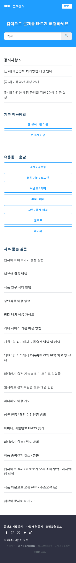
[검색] (66, 36)
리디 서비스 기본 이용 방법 (22, 328)
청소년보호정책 (45, 545)
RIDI (7, 6)
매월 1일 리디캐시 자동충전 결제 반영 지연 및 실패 (37, 357)
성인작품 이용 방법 (17, 300)
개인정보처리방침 (26, 545)
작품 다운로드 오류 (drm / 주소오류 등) (30, 487)
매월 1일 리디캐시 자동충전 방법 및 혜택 (32, 341)
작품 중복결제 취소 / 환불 (21, 455)
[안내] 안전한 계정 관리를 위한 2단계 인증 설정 (35, 94)
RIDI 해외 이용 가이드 (19, 314)
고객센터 (18, 6)
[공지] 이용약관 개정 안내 (21, 81)
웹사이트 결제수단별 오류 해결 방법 (29, 387)
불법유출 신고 (54, 526)
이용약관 (11, 545)
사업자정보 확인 (62, 545)
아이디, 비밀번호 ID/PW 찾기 (24, 428)
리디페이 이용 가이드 (19, 400)
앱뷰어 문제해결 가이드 (20, 500)
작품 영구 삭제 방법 (17, 287)
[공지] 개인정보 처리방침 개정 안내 (28, 71)
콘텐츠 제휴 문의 (13, 526)
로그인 (67, 6)
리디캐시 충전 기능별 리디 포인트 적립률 (32, 373)
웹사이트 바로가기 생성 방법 (24, 260)
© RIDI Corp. (40, 551)
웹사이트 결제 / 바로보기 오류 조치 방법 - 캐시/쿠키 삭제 (38, 471)
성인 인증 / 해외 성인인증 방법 (25, 414)
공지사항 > (12, 59)
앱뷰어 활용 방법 (15, 273)
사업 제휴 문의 (34, 526)
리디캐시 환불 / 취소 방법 (21, 441)
